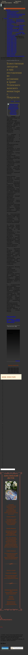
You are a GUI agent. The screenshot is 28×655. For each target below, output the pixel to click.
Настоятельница (11, 22)
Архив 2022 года (11, 47)
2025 (9, 368)
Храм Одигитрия (11, 12)
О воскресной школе (13, 29)
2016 (12, 370)
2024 (12, 368)
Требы (21, 26)
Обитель (8, 10)
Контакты (22, 25)
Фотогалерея (11, 316)
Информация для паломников (15, 56)
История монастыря (13, 11)
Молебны (9, 33)
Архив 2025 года (11, 52)
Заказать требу (11, 35)
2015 (14, 370)
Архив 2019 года (11, 43)
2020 (12, 369)
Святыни (6, 18)
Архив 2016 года (11, 39)
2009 (9, 372)
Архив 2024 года (11, 50)
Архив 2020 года (11, 45)
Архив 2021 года (11, 46)
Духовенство (20, 19)
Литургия (9, 32)
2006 (17, 372)
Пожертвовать (11, 36)
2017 (9, 370)
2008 (12, 372)
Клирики (9, 24)
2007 (14, 372)
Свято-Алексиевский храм (14, 15)
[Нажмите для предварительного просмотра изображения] (13, 114)
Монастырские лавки (13, 17)
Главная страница (20, 32)
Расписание (10, 25)
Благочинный (11, 21)
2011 (17, 370)
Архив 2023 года (11, 49)
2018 (17, 369)
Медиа (21, 28)
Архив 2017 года (11, 40)
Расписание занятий (13, 31)
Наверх (17, 360)
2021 (9, 369)
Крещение (10, 28)
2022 (17, 368)
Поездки (21, 29)
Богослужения (20, 21)
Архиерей (10, 19)
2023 (14, 368)
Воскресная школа (19, 23)
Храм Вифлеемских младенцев (16, 14)
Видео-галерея (11, 53)
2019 (14, 369)
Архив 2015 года (11, 38)
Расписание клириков (13, 26)
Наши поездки (11, 54)
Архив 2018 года (11, 42)
